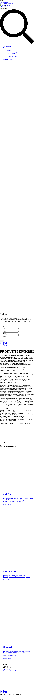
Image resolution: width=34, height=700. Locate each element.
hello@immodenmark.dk (6, 3)
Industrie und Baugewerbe (13, 52)
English (8, 5)
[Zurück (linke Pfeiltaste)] (0, 699)
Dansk (3, 5)
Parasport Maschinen (12, 56)
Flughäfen (9, 50)
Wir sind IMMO (7, 46)
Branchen (5, 47)
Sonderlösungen (7, 59)
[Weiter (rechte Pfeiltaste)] (2, 699)
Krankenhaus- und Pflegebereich (15, 49)
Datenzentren (10, 55)
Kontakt (5, 61)
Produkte (5, 58)
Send (2, 341)
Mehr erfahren (7, 504)
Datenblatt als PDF (5, 345)
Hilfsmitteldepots (11, 53)
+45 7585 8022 (4, 2)
